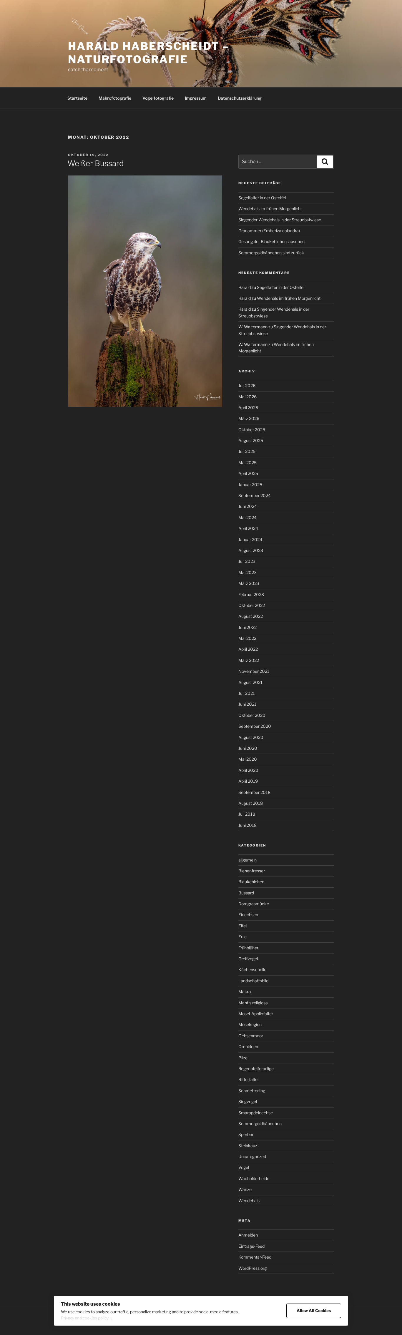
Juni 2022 (247, 627)
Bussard (246, 892)
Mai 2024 (247, 517)
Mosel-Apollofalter (255, 1013)
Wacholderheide (253, 1178)
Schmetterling (251, 1090)
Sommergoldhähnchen (260, 1123)
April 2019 (248, 781)
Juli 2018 (246, 814)
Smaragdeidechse (255, 1112)
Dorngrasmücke (253, 903)
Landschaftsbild (253, 980)
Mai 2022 (247, 638)
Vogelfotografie (158, 98)
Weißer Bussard (95, 163)
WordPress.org (252, 1268)
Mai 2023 (247, 572)
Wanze (245, 1189)
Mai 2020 (247, 759)
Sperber (245, 1134)
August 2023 (250, 550)
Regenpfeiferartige (256, 1068)
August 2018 (250, 803)
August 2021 (250, 682)
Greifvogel (248, 958)
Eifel (242, 925)
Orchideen (248, 1046)
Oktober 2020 (251, 715)
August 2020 (250, 737)
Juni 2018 (247, 825)
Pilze (242, 1057)
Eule (242, 936)
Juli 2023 (246, 561)
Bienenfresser (251, 870)
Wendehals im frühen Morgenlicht (270, 208)
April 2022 (248, 649)
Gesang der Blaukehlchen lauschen (271, 241)
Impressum (196, 98)
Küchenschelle (252, 969)
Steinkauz (247, 1145)
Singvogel (247, 1101)
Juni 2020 (247, 748)
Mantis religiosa (253, 1002)
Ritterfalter (248, 1079)
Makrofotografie (115, 98)
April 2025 (248, 473)
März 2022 (248, 660)
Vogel (243, 1167)
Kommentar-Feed (254, 1256)
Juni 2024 (247, 506)
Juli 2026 (246, 385)
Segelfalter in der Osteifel (262, 197)
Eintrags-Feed (251, 1246)
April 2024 (248, 528)
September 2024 (254, 495)
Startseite (77, 98)
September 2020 (254, 726)
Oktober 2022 (251, 605)
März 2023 (248, 583)
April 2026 (248, 407)
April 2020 (248, 770)
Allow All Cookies (314, 1310)
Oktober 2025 (251, 429)
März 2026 (248, 418)
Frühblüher (248, 947)
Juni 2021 (247, 704)
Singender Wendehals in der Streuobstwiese (279, 219)
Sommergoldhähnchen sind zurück (271, 252)
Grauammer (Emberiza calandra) (269, 230)
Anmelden (248, 1234)
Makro (244, 991)
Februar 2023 (251, 594)
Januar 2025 (250, 484)
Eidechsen (248, 914)
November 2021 (253, 671)
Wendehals (249, 1200)
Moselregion (250, 1024)
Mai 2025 (247, 462)
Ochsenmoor (250, 1035)
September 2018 (254, 792)
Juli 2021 (246, 693)
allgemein (247, 859)
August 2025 (250, 440)
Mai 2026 (247, 396)
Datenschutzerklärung (240, 98)
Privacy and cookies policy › (86, 1318)
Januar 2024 (250, 539)
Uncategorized (252, 1156)
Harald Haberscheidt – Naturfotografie (148, 53)
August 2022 (250, 616)
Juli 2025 (246, 451)
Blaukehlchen (251, 881)
